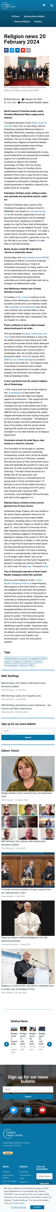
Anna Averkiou (7, 896)
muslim (38, 661)
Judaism (17, 661)
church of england (29, 658)
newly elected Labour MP (33, 257)
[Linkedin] (28, 1110)
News (45, 102)
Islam (7, 661)
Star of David (23, 297)
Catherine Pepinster (9, 944)
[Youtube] (42, 1110)
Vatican (23, 665)
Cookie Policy (18, 1203)
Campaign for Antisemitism (22, 307)
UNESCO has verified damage (18, 359)
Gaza (44, 658)
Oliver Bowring (7, 690)
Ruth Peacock (7, 800)
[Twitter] (13, 1110)
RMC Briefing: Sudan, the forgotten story (21, 696)
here (38, 240)
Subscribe (44, 1183)
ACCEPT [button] (37, 1207)
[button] (44, 5)
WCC (32, 665)
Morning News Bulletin (31, 102)
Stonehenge (14, 392)
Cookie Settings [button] (18, 1207)
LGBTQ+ (27, 661)
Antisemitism (11, 658)
